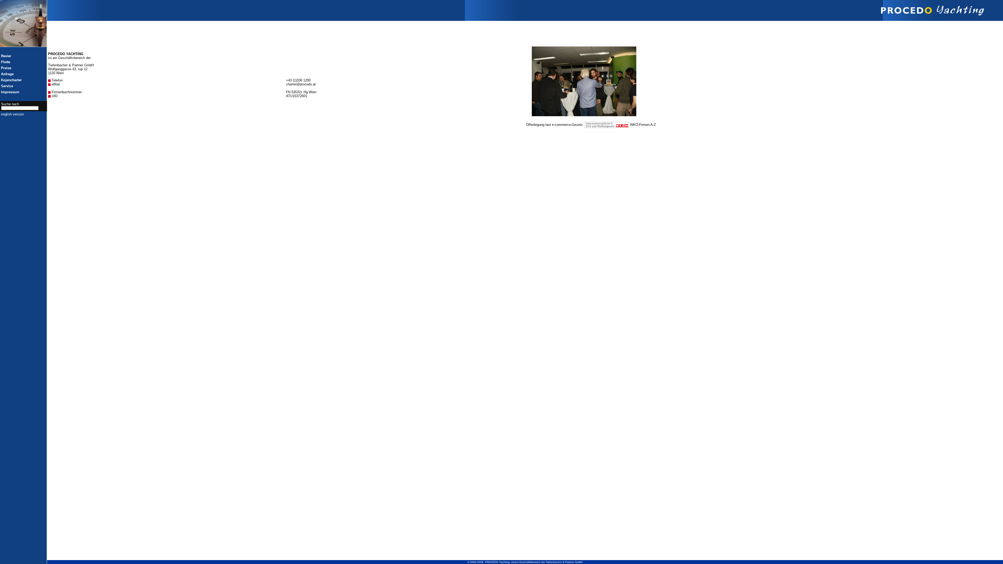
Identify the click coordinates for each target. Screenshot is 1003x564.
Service (7, 86)
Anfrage (7, 74)
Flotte (5, 62)
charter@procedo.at (301, 84)
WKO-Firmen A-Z (643, 125)
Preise (6, 68)
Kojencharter (11, 80)
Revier (6, 56)
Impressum (10, 92)
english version (12, 114)
